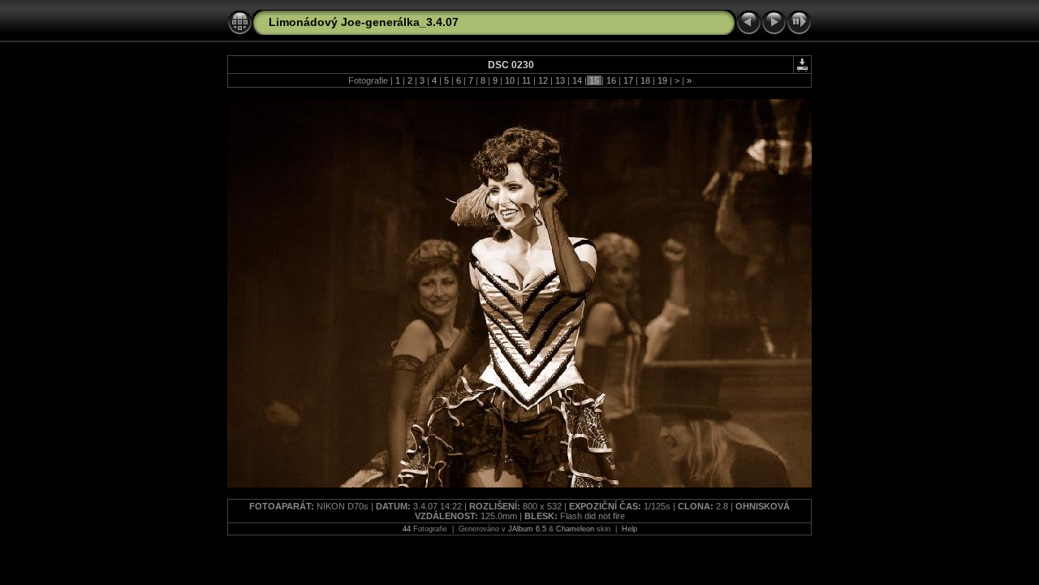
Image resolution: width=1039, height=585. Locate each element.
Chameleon (575, 529)
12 (543, 80)
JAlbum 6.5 (527, 529)
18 (645, 80)
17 (628, 80)
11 (526, 80)
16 (611, 80)
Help (629, 529)
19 (662, 80)
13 (560, 80)
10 (509, 80)
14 (577, 80)
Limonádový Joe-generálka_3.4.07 (364, 21)
